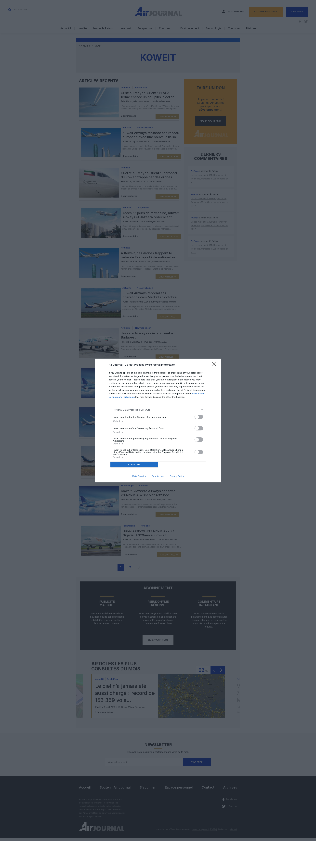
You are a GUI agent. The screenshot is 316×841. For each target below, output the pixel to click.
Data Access (158, 476)
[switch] (199, 417)
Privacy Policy (177, 476)
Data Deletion (139, 476)
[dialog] (158, 420)
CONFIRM (134, 464)
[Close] (215, 365)
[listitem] (158, 409)
